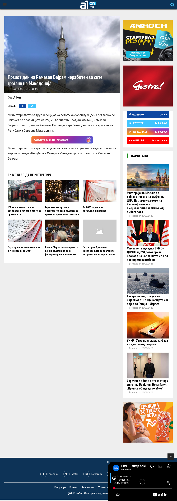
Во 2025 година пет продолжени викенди (94, 208)
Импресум (60, 487)
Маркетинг (88, 487)
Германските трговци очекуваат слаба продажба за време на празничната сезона (62, 210)
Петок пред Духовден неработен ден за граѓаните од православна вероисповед (99, 250)
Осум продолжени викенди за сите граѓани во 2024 (24, 248)
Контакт (74, 487)
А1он (17, 97)
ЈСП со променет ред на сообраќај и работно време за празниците (24, 210)
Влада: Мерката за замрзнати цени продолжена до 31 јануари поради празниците (61, 250)
